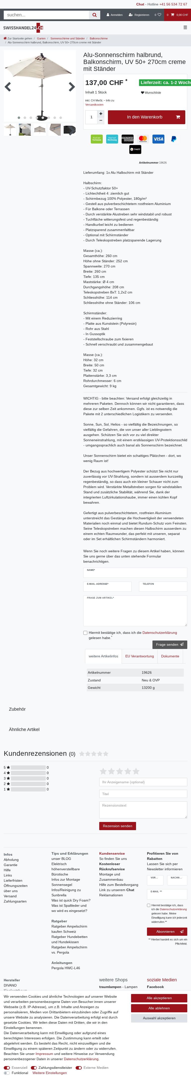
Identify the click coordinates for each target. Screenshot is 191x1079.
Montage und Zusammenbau (111, 876)
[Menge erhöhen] (100, 113)
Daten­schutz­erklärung (81, 1059)
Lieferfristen (13, 880)
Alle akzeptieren (159, 998)
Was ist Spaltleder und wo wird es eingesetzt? (69, 908)
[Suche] (94, 15)
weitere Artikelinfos (103, 656)
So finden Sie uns (113, 859)
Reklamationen (111, 895)
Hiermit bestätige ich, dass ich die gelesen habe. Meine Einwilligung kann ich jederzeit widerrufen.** (169, 913)
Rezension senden (117, 826)
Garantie (10, 865)
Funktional (20, 1073)
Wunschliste (152, 92)
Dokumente (170, 656)
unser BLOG (61, 859)
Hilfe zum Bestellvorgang (118, 885)
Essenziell (19, 1068)
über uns (11, 891)
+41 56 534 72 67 (173, 4)
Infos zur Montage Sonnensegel (65, 882)
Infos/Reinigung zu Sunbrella (66, 892)
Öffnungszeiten (16, 886)
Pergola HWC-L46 (65, 968)
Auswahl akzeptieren (159, 1018)
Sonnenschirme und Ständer (67, 38)
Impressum (44, 1054)
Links (8, 875)
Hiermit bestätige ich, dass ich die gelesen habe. (133, 635)
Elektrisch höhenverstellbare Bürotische (65, 869)
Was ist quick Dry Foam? (71, 900)
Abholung (11, 860)
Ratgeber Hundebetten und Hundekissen (69, 939)
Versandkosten (94, 104)
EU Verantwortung (139, 656)
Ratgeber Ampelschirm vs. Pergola (69, 949)
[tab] (103, 656)
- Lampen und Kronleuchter (118, 989)
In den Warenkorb (144, 117)
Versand (10, 896)
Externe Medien (96, 1068)
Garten (41, 38)
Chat (140, 4)
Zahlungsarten (15, 901)
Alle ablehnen (159, 1008)
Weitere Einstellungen (50, 1073)
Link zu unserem (116, 890)
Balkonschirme (98, 38)
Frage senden (167, 644)
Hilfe (7, 870)
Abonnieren (165, 931)
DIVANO (10, 985)
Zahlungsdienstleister (55, 1068)
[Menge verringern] (100, 120)
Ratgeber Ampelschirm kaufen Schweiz (69, 928)
